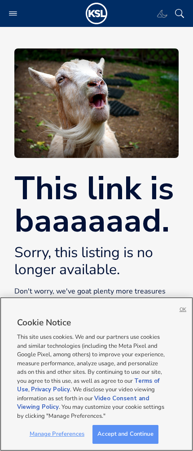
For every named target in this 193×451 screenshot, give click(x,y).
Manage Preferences (57, 434)
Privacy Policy (50, 389)
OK (183, 309)
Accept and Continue (125, 434)
